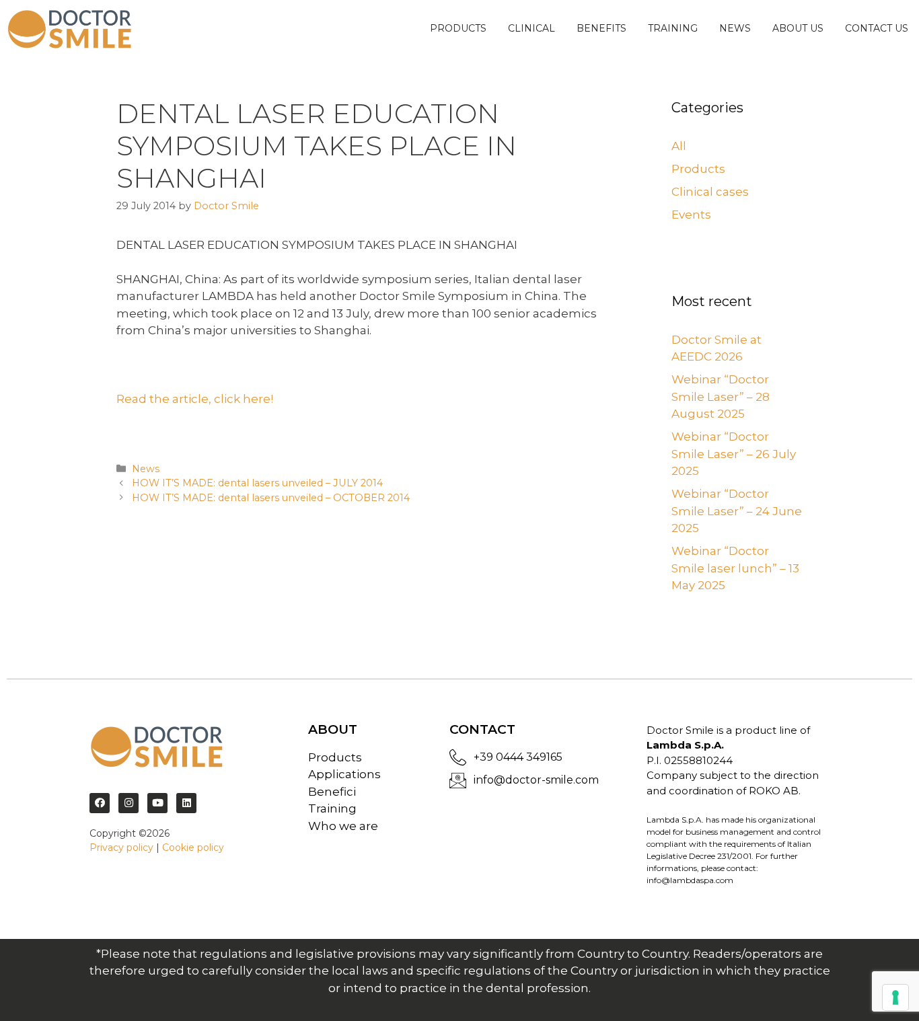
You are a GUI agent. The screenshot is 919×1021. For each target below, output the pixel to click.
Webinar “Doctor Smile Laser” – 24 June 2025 (736, 511)
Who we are (343, 826)
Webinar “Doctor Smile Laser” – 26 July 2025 (733, 454)
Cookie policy (193, 847)
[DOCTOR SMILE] (70, 28)
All (678, 146)
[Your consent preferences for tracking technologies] (895, 997)
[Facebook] (99, 803)
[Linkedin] (186, 803)
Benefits (601, 28)
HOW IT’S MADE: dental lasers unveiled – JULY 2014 (257, 483)
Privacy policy (121, 847)
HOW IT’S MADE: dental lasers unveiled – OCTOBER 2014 (271, 498)
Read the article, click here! (194, 399)
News (735, 28)
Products (458, 28)
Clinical (531, 28)
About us (797, 28)
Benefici (332, 791)
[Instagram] (128, 803)
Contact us (876, 28)
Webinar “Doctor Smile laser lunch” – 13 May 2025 (735, 568)
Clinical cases (710, 191)
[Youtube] (157, 803)
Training (673, 28)
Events (691, 214)
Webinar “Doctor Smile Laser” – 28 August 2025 (720, 396)
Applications (344, 774)
